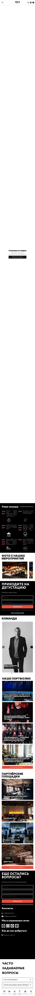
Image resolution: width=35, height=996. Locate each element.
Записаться (17, 606)
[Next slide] (31, 570)
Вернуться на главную (17, 257)
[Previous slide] (3, 570)
